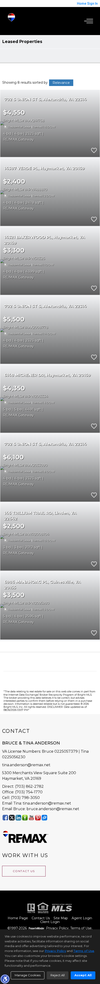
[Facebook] (5, 817)
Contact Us (24, 871)
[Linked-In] (18, 817)
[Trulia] (25, 817)
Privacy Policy (57, 928)
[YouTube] (31, 817)
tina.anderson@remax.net (26, 765)
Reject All (57, 975)
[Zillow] (44, 817)
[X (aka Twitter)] (12, 817)
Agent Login (82, 918)
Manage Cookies (27, 975)
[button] (5, 979)
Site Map (60, 918)
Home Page (18, 918)
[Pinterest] (38, 817)
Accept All (83, 975)
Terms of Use (81, 928)
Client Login (50, 922)
